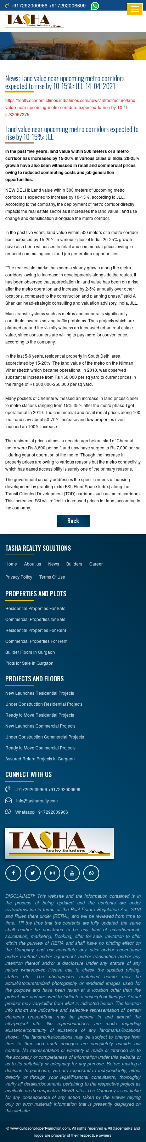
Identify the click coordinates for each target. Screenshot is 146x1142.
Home (11, 564)
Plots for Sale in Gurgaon (29, 663)
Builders (74, 564)
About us (32, 564)
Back (73, 520)
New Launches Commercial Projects (40, 726)
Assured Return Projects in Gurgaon (40, 758)
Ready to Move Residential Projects (39, 715)
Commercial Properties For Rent (36, 641)
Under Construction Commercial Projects (44, 737)
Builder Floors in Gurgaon (30, 652)
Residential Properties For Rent (35, 630)
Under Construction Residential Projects (44, 704)
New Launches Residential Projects (39, 693)
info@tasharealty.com (37, 800)
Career (96, 564)
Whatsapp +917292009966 (41, 812)
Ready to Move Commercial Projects (40, 748)
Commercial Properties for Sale (35, 619)
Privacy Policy (18, 577)
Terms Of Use (52, 577)
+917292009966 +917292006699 (47, 5)
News (53, 564)
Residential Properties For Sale (35, 608)
